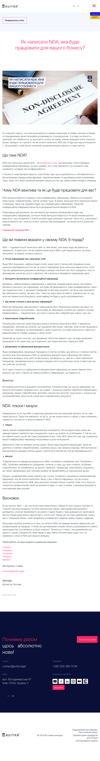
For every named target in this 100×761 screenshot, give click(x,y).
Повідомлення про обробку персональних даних (85, 731)
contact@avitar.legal (14, 666)
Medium (6, 559)
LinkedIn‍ (6, 547)
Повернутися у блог (14, 20)
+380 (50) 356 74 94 (65, 666)
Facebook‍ (7, 553)
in (67, 681)
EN (78, 6)
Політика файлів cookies (86, 741)
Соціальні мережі (62, 674)
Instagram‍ (7, 550)
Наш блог (58, 687)
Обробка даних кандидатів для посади (85, 736)
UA (74, 6)
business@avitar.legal (13, 571)
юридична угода (48, 163)
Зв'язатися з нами (87, 639)
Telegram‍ (7, 556)
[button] (94, 6)
